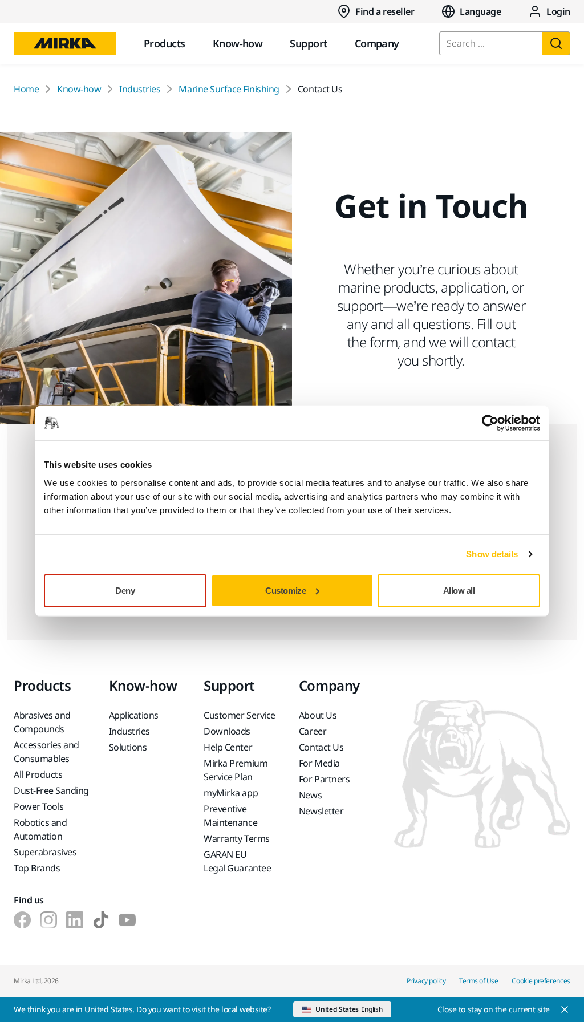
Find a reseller (384, 11)
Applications (134, 715)
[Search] (556, 43)
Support (308, 43)
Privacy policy (426, 981)
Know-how (238, 43)
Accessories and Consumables (46, 752)
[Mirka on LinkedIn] (74, 919)
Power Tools (39, 806)
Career (312, 731)
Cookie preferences (541, 981)
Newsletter (321, 811)
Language (480, 11)
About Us (317, 715)
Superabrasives (45, 852)
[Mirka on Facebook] (22, 919)
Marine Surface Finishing (229, 89)
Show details (492, 554)
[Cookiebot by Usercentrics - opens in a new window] (490, 423)
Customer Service (239, 715)
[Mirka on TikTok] (101, 919)
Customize (285, 590)
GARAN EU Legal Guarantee (237, 861)
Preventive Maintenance (230, 815)
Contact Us (321, 747)
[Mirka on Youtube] (127, 919)
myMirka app (231, 792)
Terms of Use (478, 981)
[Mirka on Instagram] (48, 919)
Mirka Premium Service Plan (235, 770)
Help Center (228, 747)
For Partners (324, 779)
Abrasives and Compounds (42, 722)
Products (164, 43)
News (310, 795)
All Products (38, 774)
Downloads (227, 731)
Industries (139, 89)
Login (558, 11)
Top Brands (37, 868)
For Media (319, 763)
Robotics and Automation (40, 829)
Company (377, 43)
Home (26, 89)
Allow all (459, 590)
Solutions (128, 747)
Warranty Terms (236, 838)
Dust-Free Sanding (51, 790)
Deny (125, 590)
